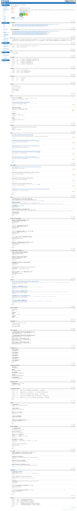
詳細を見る (13, 105)
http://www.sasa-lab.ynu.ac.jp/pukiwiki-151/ (25, 11)
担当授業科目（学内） (6, 44)
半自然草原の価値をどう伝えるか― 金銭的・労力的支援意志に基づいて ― (21, 295)
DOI (73, 104)
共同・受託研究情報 (5, 41)
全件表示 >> (12, 65)
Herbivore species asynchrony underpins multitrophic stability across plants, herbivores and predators (26, 151)
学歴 (3, 13)
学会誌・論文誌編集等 (6, 38)
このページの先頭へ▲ (73, 27)
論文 (3, 27)
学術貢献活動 (5, 58)
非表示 (73, 22)
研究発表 (4, 36)
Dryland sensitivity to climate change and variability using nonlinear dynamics (22, 134)
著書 (3, 24)
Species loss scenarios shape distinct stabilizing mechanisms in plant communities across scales (25, 281)
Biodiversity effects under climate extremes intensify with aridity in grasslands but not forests (25, 140)
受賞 (3, 30)
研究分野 (4, 21)
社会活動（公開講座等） (6, 55)
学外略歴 (4, 18)
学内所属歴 (4, 16)
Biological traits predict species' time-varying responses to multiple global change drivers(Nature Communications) (28, 33)
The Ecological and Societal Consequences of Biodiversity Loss (21, 102)
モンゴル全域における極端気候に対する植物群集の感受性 (19, 300)
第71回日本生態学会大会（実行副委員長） (17, 471)
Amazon (73, 110)
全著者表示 (38, 152)
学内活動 (4, 61)
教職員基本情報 (5, 6)
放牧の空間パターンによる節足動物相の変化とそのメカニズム (20, 286)
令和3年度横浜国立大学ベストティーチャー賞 (18, 205)
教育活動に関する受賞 (6, 48)
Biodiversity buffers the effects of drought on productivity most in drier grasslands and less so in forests (26, 166)
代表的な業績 (5, 8)
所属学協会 (4, 19)
